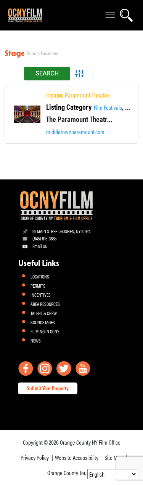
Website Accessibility (76, 457)
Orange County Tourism (71, 472)
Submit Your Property (48, 388)
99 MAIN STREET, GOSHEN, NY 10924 (61, 231)
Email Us (39, 246)
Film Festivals (108, 107)
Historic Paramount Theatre (77, 94)
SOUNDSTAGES (43, 322)
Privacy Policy (35, 457)
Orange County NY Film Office (90, 442)
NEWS (36, 340)
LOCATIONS (40, 276)
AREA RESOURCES (45, 303)
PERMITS (38, 285)
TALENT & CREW (44, 313)
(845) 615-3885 (44, 238)
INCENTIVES (41, 294)
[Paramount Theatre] (27, 114)
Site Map (113, 457)
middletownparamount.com (75, 132)
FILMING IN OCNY (45, 331)
